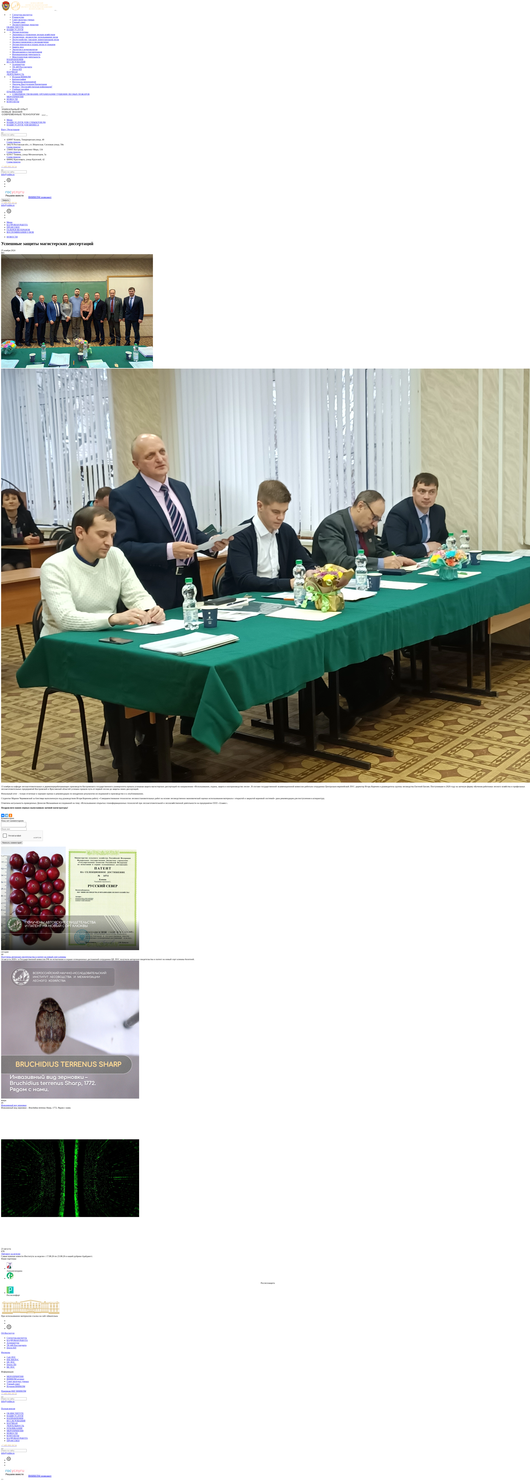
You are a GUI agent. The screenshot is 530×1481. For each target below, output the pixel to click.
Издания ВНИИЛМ (21, 77)
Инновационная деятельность (26, 54)
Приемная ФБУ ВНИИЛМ (13, 1391)
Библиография (19, 79)
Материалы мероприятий (24, 82)
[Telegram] (6, 815)
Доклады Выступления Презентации (29, 84)
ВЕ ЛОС (11, 1367)
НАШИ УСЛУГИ (15, 29)
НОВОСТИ (12, 99)
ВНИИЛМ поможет (39, 197)
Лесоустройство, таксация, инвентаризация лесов (35, 39)
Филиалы (5, 1352)
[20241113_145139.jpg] (77, 367)
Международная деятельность (26, 57)
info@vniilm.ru (7, 174)
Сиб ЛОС (11, 1357)
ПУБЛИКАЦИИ (14, 92)
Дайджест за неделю (10, 1254)
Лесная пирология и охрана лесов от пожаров (33, 44)
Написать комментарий (12, 843)
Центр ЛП (11, 1364)
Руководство (18, 17)
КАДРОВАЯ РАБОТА (17, 1340)
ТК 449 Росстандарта (22, 67)
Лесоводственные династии (25, 24)
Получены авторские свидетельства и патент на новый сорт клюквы (33, 957)
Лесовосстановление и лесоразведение (30, 42)
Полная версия (8, 1408)
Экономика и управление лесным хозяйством (33, 34)
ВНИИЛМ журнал (15, 1379)
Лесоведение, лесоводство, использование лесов (35, 37)
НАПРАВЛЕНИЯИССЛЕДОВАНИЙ (16, 60)
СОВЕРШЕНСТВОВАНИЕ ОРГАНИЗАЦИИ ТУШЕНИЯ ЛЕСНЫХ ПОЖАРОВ (51, 94)
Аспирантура (18, 64)
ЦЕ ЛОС (11, 1362)
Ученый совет (18, 22)
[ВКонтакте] (2, 815)
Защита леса (18, 47)
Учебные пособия (20, 89)
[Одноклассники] (10, 815)
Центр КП (17, 69)
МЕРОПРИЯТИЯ (15, 96)
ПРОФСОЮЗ (13, 1440)
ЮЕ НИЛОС (13, 1359)
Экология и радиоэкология (24, 49)
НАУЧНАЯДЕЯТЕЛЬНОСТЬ (15, 73)
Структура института (22, 15)
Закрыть (5, 200)
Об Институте (7, 1333)
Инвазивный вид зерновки (13, 1105)
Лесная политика (20, 32)
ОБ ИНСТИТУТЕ (15, 27)
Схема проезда (13, 142)
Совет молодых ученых (23, 19)
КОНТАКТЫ (13, 101)
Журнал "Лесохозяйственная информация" (32, 87)
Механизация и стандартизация (27, 52)
